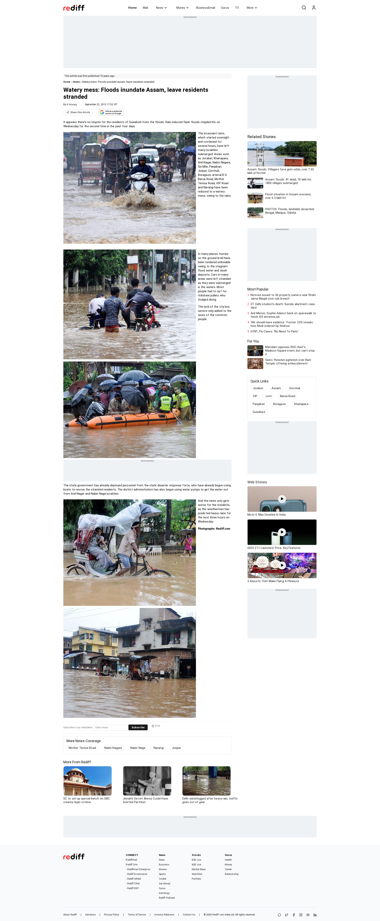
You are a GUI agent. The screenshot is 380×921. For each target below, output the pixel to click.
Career (228, 869)
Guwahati (259, 412)
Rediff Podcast (167, 897)
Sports (162, 874)
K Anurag (72, 104)
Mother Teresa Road (82, 748)
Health (228, 859)
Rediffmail (131, 859)
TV (237, 7)
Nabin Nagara (113, 748)
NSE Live (196, 864)
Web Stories (257, 482)
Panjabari (259, 404)
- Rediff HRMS (133, 878)
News (159, 7)
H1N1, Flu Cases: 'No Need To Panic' (275, 331)
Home (132, 7)
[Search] (304, 8)
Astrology (164, 893)
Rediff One (131, 864)
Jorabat (258, 388)
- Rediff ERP (132, 888)
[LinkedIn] (315, 915)
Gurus (225, 7)
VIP (255, 396)
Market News (199, 869)
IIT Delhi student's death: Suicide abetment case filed (283, 305)
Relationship (231, 874)
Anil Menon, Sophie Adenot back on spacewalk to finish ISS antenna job (283, 315)
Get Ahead (164, 883)
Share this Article (80, 112)
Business (164, 864)
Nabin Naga (137, 748)
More (250, 7)
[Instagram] (300, 915)
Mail (145, 7)
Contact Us (189, 914)
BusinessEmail (205, 7)
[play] (282, 499)
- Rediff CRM (132, 883)
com (269, 396)
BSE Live (196, 859)
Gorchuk (294, 388)
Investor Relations (164, 914)
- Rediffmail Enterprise (138, 869)
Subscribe (138, 727)
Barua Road (287, 396)
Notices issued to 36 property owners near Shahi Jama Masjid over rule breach (283, 296)
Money (180, 7)
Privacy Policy (111, 914)
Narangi (159, 748)
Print (157, 726)
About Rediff (70, 914)
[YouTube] (308, 915)
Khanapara (301, 404)
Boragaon (279, 404)
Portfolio (196, 878)
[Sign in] (314, 8)
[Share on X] (286, 915)
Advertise (90, 914)
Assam (276, 388)
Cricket (162, 878)
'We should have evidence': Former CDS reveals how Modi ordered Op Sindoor (282, 324)
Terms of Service (137, 914)
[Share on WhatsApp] (279, 915)
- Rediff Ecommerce (136, 874)
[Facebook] (293, 915)
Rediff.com (218, 914)
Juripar (176, 748)
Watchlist (197, 874)
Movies (163, 869)
